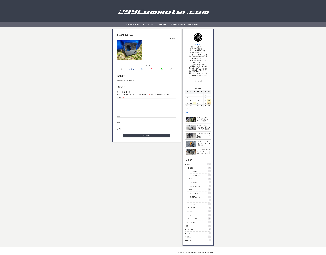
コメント (120, 97)
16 (209, 100)
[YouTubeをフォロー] (198, 81)
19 (194, 103)
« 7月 (187, 113)
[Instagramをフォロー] (196, 81)
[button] (171, 69)
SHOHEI (198, 44)
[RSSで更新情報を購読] (200, 81)
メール (120, 122)
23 (209, 103)
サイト (119, 129)
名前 (119, 116)
